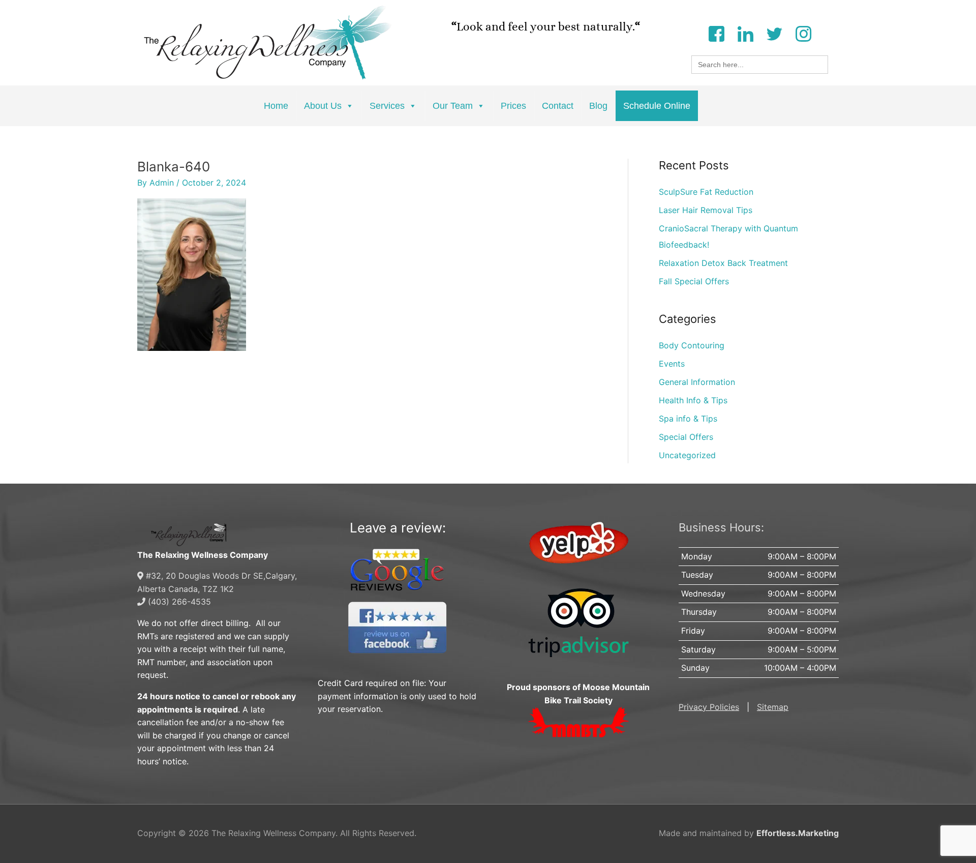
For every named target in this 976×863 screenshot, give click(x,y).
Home (276, 106)
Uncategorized (687, 455)
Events (672, 364)
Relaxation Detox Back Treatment (723, 263)
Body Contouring (691, 345)
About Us (323, 106)
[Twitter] (774, 33)
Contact (557, 106)
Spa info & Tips (688, 418)
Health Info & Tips (693, 400)
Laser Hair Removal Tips (705, 210)
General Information (697, 382)
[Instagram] (803, 33)
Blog (598, 106)
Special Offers (686, 437)
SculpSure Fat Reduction (706, 192)
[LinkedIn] (745, 33)
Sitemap (772, 707)
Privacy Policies (709, 707)
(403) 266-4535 (178, 602)
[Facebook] (716, 33)
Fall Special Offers (694, 281)
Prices (513, 106)
